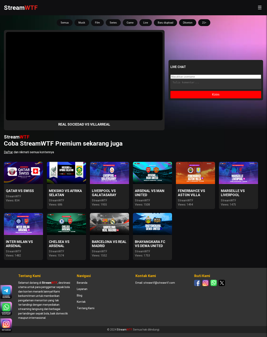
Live (145, 22)
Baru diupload (165, 22)
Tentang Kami (85, 308)
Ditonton (187, 22)
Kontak (81, 301)
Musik (81, 22)
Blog (79, 295)
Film (97, 22)
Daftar (8, 152)
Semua (65, 22)
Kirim (215, 94)
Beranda (82, 282)
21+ (204, 22)
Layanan (82, 289)
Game (130, 22)
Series (113, 22)
